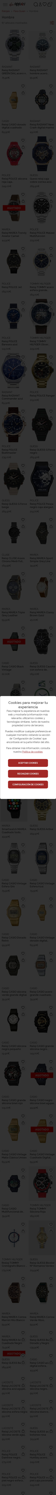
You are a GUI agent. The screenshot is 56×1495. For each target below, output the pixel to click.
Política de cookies (32, 751)
